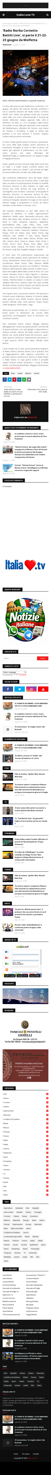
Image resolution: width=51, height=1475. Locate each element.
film (26, 1186)
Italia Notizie (31, 1295)
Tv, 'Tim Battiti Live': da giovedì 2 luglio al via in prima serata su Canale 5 (31, 821)
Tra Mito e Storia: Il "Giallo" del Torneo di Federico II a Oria (28, 756)
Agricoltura (8, 1208)
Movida (35, 1236)
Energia (26, 1220)
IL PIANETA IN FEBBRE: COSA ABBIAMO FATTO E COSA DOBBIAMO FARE (31, 704)
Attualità (35, 1208)
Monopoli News (32, 1301)
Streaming (26, 1161)
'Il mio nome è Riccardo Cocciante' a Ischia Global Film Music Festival (30, 809)
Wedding (7, 1257)
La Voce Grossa (9, 1298)
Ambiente (19, 1208)
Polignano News (32, 1308)
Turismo (26, 1170)
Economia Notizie (9, 1285)
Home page (7, 23)
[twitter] (19, 689)
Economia (34, 1216)
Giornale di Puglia (33, 1288)
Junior (28, 1228)
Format (6, 1224)
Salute (26, 1144)
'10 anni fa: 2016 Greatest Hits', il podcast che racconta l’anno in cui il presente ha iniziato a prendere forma (30, 913)
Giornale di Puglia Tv (11, 1291)
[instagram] (31, 689)
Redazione (7, 45)
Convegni (37, 1212)
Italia (6, 1228)
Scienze (26, 1149)
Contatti (36, 1454)
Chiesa (26, 1098)
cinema (26, 1178)
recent (15, 23)
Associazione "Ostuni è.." (36, 1275)
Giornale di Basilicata (34, 1285)
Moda (26, 1123)
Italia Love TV (25, 15)
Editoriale (16, 1220)
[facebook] (8, 689)
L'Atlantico (30, 1298)
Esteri (34, 1220)
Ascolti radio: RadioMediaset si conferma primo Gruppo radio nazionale (28, 927)
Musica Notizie (8, 1304)
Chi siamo (26, 1454)
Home (16, 1454)
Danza (24, 1216)
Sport (26, 1157)
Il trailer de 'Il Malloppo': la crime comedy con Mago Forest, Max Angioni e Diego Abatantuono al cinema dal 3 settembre (29, 856)
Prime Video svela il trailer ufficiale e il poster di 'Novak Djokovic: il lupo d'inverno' (31, 842)
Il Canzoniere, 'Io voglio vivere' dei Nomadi (30, 728)
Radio (26, 1140)
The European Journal (11, 1314)
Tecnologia (35, 1249)
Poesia (26, 1136)
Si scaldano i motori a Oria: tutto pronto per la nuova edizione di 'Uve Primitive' (31, 436)
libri (26, 1191)
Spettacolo (26, 1153)
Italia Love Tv (8, 1295)
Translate (22, 674)
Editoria (7, 1220)
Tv (26, 1174)
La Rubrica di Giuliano (26, 1119)
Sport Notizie (8, 1311)
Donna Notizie (31, 1281)
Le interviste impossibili (13, 1236)
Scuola (15, 1245)
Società (24, 1245)
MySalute (29, 1304)
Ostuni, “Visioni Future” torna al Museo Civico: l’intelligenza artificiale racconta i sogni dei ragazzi (31, 467)
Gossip (28, 1224)
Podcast (26, 1132)
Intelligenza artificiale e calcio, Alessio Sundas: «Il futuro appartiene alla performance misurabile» (31, 1356)
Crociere (26, 1102)
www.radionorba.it (13, 368)
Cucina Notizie (8, 1281)
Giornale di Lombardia (11, 1288)
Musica (28, 373)
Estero (42, 1220)
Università (32, 1253)
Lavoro (26, 1232)
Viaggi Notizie (31, 1314)
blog (13, 373)
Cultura (26, 1107)
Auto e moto (8, 1212)
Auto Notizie (7, 1278)
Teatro (26, 1165)
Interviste (26, 1115)
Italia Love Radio (17, 1228)
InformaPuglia (31, 1291)
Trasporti (7, 1253)
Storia (6, 1249)
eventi (20, 373)
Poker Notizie (8, 1308)
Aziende (19, 1212)
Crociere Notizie (32, 1278)
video (26, 1195)
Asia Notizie (7, 1275)
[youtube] (43, 689)
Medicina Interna (9, 1301)
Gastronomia (26, 1111)
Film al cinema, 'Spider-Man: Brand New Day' (30, 775)
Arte (26, 1094)
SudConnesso (31, 1311)
